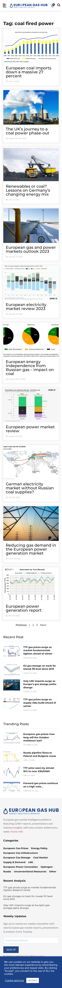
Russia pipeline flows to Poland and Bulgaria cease (39, 754)
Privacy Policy (39, 956)
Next (43, 625)
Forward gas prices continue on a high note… (40, 785)
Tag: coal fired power (28, 23)
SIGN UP (11, 949)
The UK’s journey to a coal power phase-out (27, 131)
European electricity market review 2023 (26, 306)
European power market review (30, 428)
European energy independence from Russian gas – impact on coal (30, 367)
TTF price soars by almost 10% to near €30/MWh (38, 769)
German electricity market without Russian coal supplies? (30, 488)
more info (16, 831)
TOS (27, 956)
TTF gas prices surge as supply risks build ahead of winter (39, 702)
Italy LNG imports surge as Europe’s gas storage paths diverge (39, 684)
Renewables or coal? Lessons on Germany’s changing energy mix (28, 190)
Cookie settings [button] (14, 980)
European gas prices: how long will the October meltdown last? (39, 737)
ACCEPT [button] (32, 980)
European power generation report (23, 608)
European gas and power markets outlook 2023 (31, 249)
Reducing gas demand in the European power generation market (31, 549)
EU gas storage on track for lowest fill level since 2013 (39, 667)
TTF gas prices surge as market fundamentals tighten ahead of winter (37, 650)
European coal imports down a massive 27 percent (28, 72)
